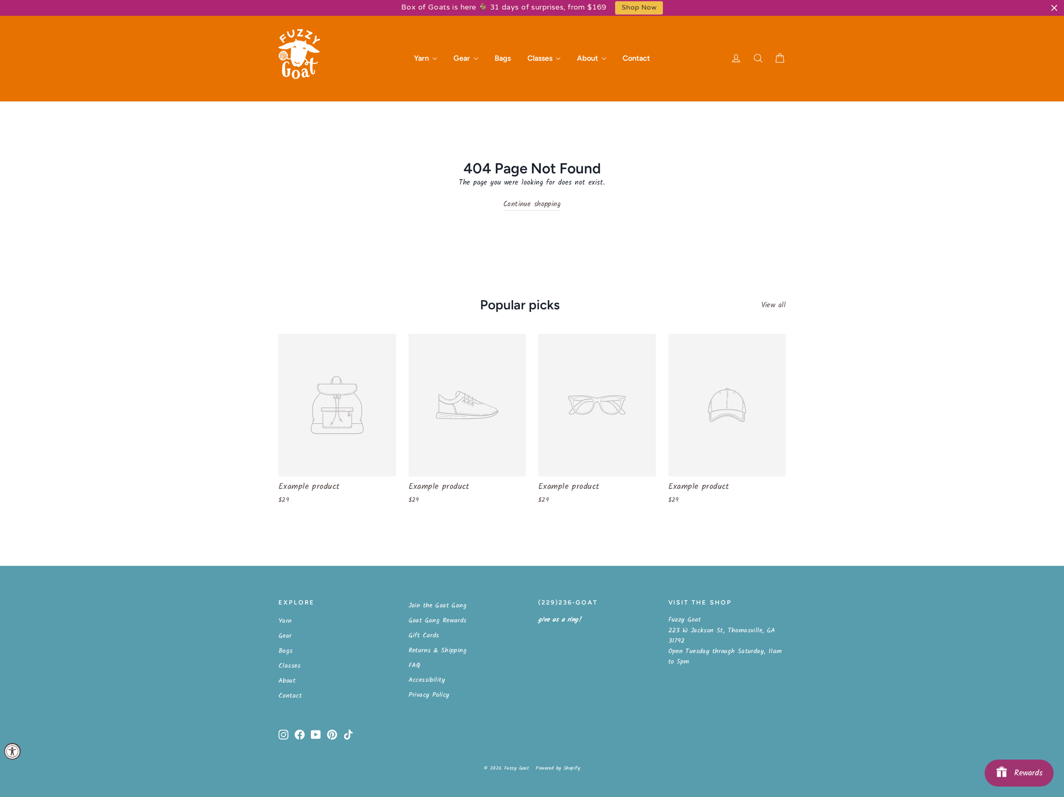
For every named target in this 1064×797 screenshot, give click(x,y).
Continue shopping (532, 204)
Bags (503, 58)
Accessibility (427, 680)
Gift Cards (424, 635)
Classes (540, 58)
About (588, 58)
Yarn (422, 58)
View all (773, 305)
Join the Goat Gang (438, 605)
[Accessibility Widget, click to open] (12, 751)
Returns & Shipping (438, 650)
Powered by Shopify (558, 768)
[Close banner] (1054, 7)
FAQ (415, 665)
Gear (462, 58)
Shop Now (639, 8)
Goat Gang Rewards (438, 620)
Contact (636, 58)
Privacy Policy (429, 695)
